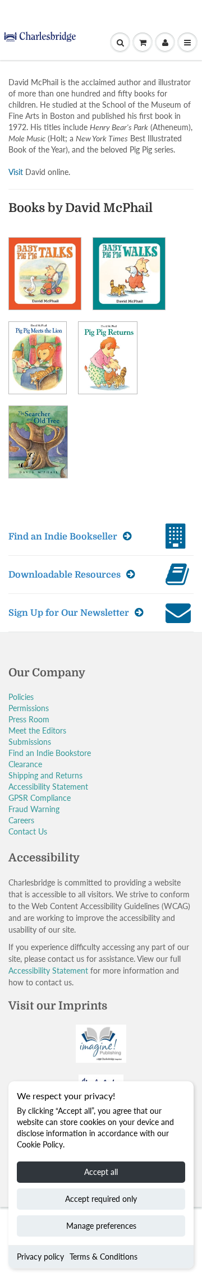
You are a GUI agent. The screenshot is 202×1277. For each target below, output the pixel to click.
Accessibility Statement (48, 786)
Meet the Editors (37, 730)
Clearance (25, 764)
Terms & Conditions (103, 1256)
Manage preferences (101, 1225)
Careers (21, 820)
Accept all (101, 1172)
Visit (15, 172)
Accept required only (101, 1199)
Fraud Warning (33, 809)
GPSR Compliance (39, 798)
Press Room (28, 719)
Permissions (28, 708)
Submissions (29, 741)
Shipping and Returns (45, 775)
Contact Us (27, 831)
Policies (21, 697)
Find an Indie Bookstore (49, 753)
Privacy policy (40, 1256)
